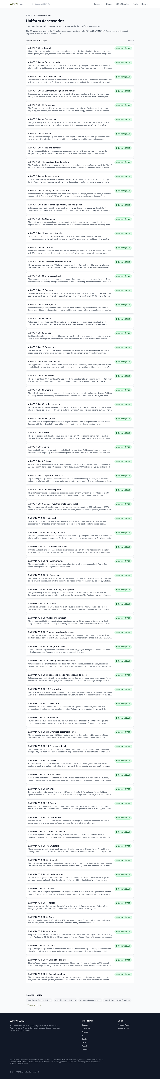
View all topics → (35, 1005)
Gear (143, 4)
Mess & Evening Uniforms (65, 1000)
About (84, 1046)
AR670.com (17, 1021)
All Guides (86, 1028)
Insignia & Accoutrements (90, 1000)
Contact (85, 1049)
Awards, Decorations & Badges (117, 1000)
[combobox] (58, 4)
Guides (109, 4)
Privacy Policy (124, 1025)
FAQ (83, 1035)
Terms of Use (123, 1028)
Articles (85, 1032)
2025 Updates (122, 4)
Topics (97, 4)
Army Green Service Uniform (39, 1000)
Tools (135, 4)
